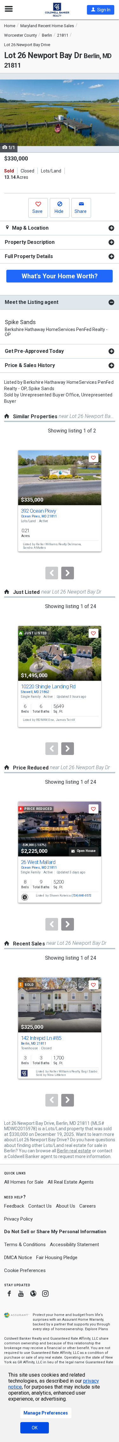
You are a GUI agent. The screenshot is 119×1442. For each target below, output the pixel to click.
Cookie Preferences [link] (25, 1270)
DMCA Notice (18, 1257)
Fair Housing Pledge (56, 1257)
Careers (87, 1206)
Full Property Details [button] (29, 256)
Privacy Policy (18, 1219)
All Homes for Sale (23, 1182)
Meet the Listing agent (31, 302)
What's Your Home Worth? (60, 276)
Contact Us (40, 1206)
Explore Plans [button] (96, 1329)
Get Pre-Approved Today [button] (34, 351)
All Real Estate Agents (71, 1182)
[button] (100, 10)
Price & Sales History (30, 365)
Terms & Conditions (25, 1244)
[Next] (67, 573)
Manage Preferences (45, 1412)
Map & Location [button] (30, 228)
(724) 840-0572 (81, 895)
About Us (65, 1206)
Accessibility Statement (74, 1244)
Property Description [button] (30, 242)
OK (34, 1427)
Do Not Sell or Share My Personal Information (55, 1231)
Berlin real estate (74, 1150)
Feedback (14, 1206)
